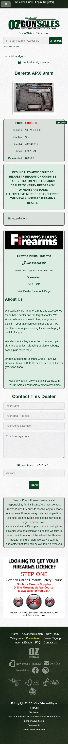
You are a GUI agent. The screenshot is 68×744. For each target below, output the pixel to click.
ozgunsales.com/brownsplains (43, 385)
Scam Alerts (34, 725)
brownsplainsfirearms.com (44, 380)
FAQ (37, 642)
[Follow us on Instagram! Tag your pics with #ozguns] (45, 670)
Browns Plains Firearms (34, 256)
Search (57, 40)
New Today (52, 634)
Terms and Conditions (34, 729)
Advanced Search (11, 46)
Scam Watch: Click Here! (34, 33)
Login (38, 2)
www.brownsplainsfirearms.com (33, 270)
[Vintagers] (14, 685)
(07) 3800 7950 (14, 367)
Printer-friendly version (36, 62)
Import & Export (23, 642)
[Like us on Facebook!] (35, 670)
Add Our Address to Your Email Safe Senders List (34, 716)
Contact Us (50, 642)
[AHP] (32, 694)
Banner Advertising (34, 720)
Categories (16, 638)
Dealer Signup (52, 638)
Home (7, 56)
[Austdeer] (32, 685)
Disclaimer (34, 712)
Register (48, 2)
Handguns (19, 56)
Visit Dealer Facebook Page (34, 291)
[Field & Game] (51, 685)
